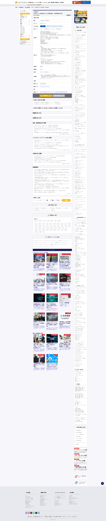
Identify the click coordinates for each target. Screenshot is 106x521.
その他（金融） (78, 138)
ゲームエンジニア (77, 359)
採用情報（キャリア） (73, 501)
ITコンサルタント (77, 171)
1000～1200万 (23, 28)
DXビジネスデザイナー (78, 297)
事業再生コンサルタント (78, 168)
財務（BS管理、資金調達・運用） (80, 238)
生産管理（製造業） (78, 408)
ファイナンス (64, 244)
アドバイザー (36, 244)
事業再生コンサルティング (80, 167)
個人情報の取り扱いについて (38, 516)
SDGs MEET (56, 505)
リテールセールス (77, 123)
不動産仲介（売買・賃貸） (79, 82)
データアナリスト (77, 366)
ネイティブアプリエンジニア (79, 352)
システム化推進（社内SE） (79, 328)
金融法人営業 (77, 120)
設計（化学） (77, 404)
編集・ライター (77, 378)
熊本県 (58, 229)
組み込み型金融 (77, 136)
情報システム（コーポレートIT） (80, 327)
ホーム (26, 495)
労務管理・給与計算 (78, 266)
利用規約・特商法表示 (48, 516)
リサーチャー (77, 211)
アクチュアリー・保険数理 (79, 95)
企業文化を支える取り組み (73, 498)
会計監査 (76, 241)
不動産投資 (57, 242)
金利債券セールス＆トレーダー (79, 107)
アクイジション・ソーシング (79, 73)
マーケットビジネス (79, 104)
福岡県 (59, 220)
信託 (75, 127)
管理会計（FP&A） (78, 237)
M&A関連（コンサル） (80, 191)
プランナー (76, 376)
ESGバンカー (77, 42)
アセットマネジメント (78, 74)
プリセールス (77, 320)
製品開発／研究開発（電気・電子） (80, 387)
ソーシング (52, 242)
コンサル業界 (42, 498)
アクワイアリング (77, 134)
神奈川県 (40, 220)
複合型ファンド (77, 58)
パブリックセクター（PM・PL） (80, 291)
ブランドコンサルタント (78, 205)
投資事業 (77, 54)
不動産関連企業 (37, 210)
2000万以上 (22, 33)
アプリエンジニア (77, 361)
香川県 (40, 229)
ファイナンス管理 (79, 233)
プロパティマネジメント (78, 75)
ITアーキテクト (77, 175)
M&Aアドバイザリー (78, 192)
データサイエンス (79, 363)
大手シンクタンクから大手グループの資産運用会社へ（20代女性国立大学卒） (46, 186)
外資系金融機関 (43, 208)
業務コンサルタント (78, 165)
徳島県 (36, 229)
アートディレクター (78, 374)
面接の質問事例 (28, 501)
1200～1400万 (23, 29)
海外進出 (77, 281)
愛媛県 (43, 229)
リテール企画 (77, 131)
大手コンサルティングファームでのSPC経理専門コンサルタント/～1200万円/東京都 (47, 142)
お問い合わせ (29, 516)
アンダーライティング (64, 242)
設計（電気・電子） (78, 402)
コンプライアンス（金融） (79, 91)
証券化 (60, 240)
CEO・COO (77, 279)
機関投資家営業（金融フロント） (80, 124)
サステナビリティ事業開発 (79, 231)
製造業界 (41, 501)
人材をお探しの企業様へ (84, 0)
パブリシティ (71, 500)
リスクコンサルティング (80, 195)
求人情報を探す (21, 7)
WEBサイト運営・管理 (78, 330)
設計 (76, 400)
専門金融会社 (58, 208)
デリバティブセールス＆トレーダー (80, 108)
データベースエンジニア (78, 353)
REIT (40, 244)
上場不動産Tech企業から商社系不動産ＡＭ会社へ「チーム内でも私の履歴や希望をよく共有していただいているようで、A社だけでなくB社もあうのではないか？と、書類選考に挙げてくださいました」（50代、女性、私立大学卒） (52, 181)
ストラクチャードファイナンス (79, 51)
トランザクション (37, 246)
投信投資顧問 (78, 62)
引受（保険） (77, 98)
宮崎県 (66, 229)
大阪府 (55, 220)
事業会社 (53, 210)
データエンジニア (77, 354)
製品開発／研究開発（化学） (79, 389)
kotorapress (56, 502)
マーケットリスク (77, 89)
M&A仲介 (76, 193)
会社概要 (70, 495)
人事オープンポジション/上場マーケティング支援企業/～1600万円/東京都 (46, 125)
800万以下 (22, 26)
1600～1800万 (23, 31)
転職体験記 (27, 502)
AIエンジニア (77, 299)
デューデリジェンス (46, 244)
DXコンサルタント (78, 176)
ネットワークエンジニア (78, 356)
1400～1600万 (23, 30)
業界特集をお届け (43, 495)
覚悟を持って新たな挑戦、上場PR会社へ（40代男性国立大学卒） (44, 192)
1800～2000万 (23, 32)
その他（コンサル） (79, 213)
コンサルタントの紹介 (29, 499)
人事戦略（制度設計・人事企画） (80, 264)
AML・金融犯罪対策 (78, 92)
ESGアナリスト (77, 41)
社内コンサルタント (78, 310)
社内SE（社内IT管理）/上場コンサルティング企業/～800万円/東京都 (45, 148)
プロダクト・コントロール (79, 239)
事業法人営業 (77, 121)
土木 (75, 83)
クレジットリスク (77, 88)
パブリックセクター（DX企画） (80, 290)
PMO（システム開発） (78, 315)
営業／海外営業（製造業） (79, 421)
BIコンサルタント (77, 174)
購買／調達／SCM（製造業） (79, 410)
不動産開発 (76, 77)
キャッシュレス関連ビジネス (81, 133)
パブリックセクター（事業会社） (80, 222)
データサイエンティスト (78, 364)
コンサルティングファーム (45, 86)
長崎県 (54, 229)
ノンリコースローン (44, 246)
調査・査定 (76, 99)
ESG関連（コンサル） (80, 153)
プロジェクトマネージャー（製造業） (80, 414)
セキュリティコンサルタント (79, 199)
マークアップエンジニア (78, 334)
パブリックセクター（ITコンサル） (80, 151)
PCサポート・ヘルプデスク (79, 329)
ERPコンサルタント (78, 172)
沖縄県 (40, 231)
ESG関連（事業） (79, 228)
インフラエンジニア (78, 355)
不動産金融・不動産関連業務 (81, 70)
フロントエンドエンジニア (79, 345)
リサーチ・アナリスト (78, 109)
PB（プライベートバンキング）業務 (80, 122)
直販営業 (76, 101)
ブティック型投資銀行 (51, 208)
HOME (16, 7)
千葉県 (48, 220)
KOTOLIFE (56, 501)
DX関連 (77, 295)
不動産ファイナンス (78, 72)
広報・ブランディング (78, 380)
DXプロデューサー (78, 296)
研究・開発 (78, 386)
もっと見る (68, 193)
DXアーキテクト (77, 298)
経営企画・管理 (78, 306)
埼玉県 (44, 220)
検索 (66, 200)
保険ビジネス (78, 94)
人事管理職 (76, 263)
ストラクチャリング (37, 242)
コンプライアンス (77, 273)
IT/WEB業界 (42, 500)
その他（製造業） (77, 415)
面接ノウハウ (27, 500)
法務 (75, 272)
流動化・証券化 (77, 52)
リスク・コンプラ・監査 (80, 269)
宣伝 (75, 379)
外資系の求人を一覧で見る (66, 163)
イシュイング (77, 135)
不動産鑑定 (76, 76)
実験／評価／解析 (79, 393)
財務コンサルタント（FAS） (79, 186)
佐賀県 (51, 229)
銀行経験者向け (42, 505)
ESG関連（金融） (79, 37)
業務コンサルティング (80, 163)
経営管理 (77, 278)
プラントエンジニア (78, 413)
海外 (44, 231)
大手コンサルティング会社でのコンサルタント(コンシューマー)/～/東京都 (46, 144)
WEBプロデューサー (78, 335)
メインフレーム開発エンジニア (79, 344)
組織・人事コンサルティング (81, 179)
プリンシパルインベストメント (79, 55)
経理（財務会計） (77, 236)
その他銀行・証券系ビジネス (81, 126)
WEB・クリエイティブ (80, 332)
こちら (24, 43)
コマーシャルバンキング (80, 112)
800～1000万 (22, 27)
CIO (75, 309)
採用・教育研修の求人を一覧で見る (64, 134)
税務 (75, 240)
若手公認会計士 (42, 502)
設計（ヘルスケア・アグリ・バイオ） (80, 405)
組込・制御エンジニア (78, 360)
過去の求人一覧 (28, 507)
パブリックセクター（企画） (81, 220)
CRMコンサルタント (78, 173)
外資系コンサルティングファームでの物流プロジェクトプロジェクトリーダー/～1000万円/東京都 (50, 160)
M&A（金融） (77, 45)
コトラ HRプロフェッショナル (59, 495)
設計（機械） (77, 403)
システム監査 (77, 271)
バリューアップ (47, 240)
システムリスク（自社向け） (79, 275)
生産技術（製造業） (78, 409)
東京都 (41, 66)
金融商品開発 (77, 110)
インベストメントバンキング (81, 44)
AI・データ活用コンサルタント (79, 177)
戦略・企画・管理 (79, 243)
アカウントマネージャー (78, 321)
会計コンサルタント (78, 187)
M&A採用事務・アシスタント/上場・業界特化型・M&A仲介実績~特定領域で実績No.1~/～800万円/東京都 (51, 132)
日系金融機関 (36, 208)
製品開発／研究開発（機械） (79, 388)
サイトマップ (69, 516)
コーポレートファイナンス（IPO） (80, 50)
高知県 (47, 229)
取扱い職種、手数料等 (57, 516)
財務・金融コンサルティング (81, 184)
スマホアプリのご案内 (29, 506)
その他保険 (76, 102)
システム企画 (77, 311)
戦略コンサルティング (80, 160)
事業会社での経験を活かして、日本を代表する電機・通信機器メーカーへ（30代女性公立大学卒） (50, 190)
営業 (75, 377)
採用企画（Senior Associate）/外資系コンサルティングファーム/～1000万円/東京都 (47, 128)
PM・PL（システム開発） (79, 314)
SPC (55, 244)
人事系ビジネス (78, 261)
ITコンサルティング (79, 170)
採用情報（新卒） (72, 502)
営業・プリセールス (79, 317)
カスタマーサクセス (78, 324)
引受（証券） (77, 130)
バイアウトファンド (54, 240)
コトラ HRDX (56, 500)
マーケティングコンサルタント (79, 204)
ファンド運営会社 (65, 208)
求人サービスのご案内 (29, 498)
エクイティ (59, 244)
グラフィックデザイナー (78, 373)
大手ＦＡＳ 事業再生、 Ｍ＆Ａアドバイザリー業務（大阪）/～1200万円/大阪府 (47, 162)
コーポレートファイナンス (38, 240)
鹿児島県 (36, 231)
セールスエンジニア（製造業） (79, 418)
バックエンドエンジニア (78, 346)
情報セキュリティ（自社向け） (79, 274)
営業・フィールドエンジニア (81, 417)
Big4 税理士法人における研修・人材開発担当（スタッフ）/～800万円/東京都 (46, 102)
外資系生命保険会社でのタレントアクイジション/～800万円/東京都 (45, 157)
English (89, 0)
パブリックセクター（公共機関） (80, 226)
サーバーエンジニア (78, 357)
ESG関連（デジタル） (80, 301)
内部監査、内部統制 (78, 270)
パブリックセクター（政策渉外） (80, 225)
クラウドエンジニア (78, 351)
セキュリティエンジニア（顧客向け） (80, 358)
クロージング (51, 246)
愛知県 (52, 220)
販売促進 (76, 381)
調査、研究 (76, 208)
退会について (75, 516)
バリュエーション (65, 240)
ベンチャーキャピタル (78, 60)
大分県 (62, 229)
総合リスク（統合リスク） (79, 87)
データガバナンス (77, 365)
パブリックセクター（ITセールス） (80, 293)
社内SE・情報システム (80, 326)
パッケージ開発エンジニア (79, 343)
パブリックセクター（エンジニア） (80, 292)
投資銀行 (52, 244)
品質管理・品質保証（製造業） (79, 411)
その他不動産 (77, 84)
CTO (75, 308)
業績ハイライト (71, 499)
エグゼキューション (45, 242)
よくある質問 (27, 505)
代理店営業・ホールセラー (79, 100)
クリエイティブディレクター (79, 375)
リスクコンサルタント (78, 196)
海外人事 (76, 267)
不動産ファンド (77, 59)
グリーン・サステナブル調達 (79, 412)
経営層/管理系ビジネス (44, 499)
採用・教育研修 (27, 7)
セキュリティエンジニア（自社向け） (80, 276)
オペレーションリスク (78, 90)
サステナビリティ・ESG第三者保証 (80, 156)
